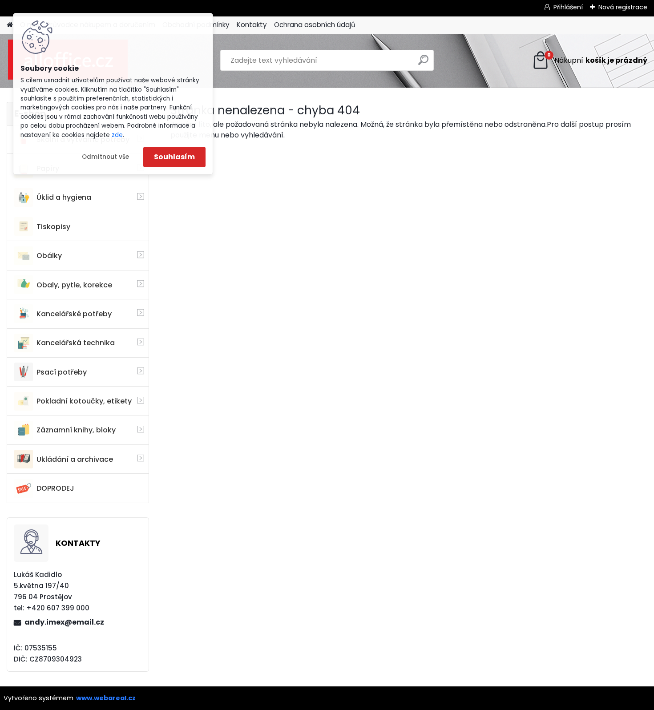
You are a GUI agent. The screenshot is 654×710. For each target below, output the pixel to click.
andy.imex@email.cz (64, 622)
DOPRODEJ (55, 488)
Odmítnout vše (105, 157)
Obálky (49, 255)
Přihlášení (568, 7)
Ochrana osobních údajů (314, 24)
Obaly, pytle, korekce (74, 285)
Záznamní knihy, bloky (76, 430)
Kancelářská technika (75, 343)
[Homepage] (10, 25)
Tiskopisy (53, 227)
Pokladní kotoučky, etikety (84, 401)
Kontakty (252, 24)
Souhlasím (174, 157)
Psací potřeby (61, 372)
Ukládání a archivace (74, 459)
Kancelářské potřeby (74, 314)
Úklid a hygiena (63, 197)
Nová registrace (622, 7)
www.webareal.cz (106, 698)
